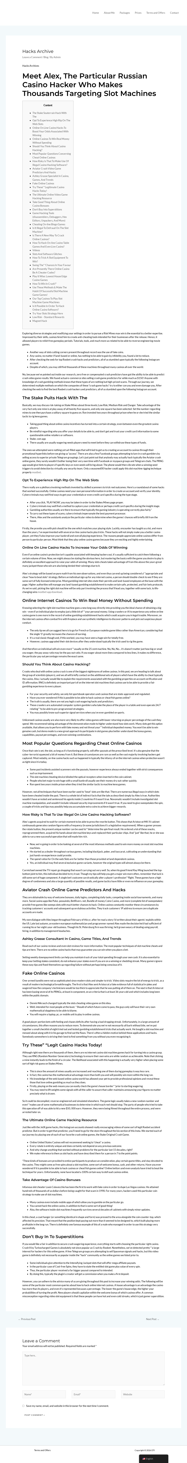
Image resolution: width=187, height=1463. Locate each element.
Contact (174, 12)
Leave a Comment (32, 57)
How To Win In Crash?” (44, 283)
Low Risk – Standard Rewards (48, 317)
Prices (138, 12)
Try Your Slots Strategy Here (47, 313)
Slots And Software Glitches (47, 254)
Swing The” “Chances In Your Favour (51, 265)
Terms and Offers (155, 12)
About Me (109, 12)
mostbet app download (50, 591)
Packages (125, 12)
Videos (36, 250)
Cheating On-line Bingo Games (48, 224)
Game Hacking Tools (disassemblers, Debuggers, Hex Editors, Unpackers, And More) (49, 217)
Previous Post (27, 1319)
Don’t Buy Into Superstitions (47, 209)
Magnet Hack (39, 320)
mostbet (36, 472)
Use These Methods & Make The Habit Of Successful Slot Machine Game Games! (50, 291)
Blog (46, 57)
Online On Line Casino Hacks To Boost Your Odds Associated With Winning (50, 131)
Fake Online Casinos (43, 183)
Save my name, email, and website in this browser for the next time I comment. (67, 1405)
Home (95, 12)
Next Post (152, 1319)
